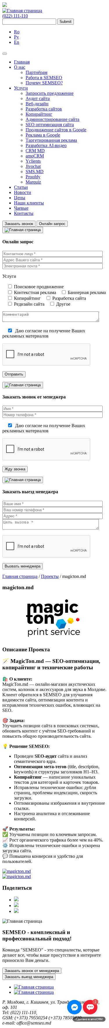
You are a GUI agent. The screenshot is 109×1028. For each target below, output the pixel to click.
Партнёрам (36, 72)
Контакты (23, 213)
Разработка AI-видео (46, 145)
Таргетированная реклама (51, 140)
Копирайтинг (39, 114)
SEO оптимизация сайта (50, 124)
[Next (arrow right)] (99, 514)
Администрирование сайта (52, 119)
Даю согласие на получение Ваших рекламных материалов (43, 333)
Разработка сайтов (44, 108)
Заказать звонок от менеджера (32, 971)
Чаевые (21, 208)
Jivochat (33, 166)
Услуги (21, 88)
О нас (19, 67)
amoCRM (35, 155)
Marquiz (33, 182)
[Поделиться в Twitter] (16, 905)
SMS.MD (35, 171)
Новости (22, 192)
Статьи (21, 187)
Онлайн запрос (52, 224)
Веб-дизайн (37, 103)
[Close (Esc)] (102, 6)
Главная (22, 61)
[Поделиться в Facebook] (16, 899)
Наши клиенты (29, 202)
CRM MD (35, 150)
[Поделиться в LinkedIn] (16, 911)
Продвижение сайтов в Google (56, 129)
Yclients (33, 161)
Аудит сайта (38, 98)
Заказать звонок (19, 224)
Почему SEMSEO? (44, 82)
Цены (19, 197)
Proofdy (33, 176)
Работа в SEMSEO (44, 77)
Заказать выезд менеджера (29, 977)
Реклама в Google (43, 135)
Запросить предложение (50, 93)
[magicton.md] (16, 871)
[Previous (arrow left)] (10, 514)
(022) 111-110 (15, 15)
